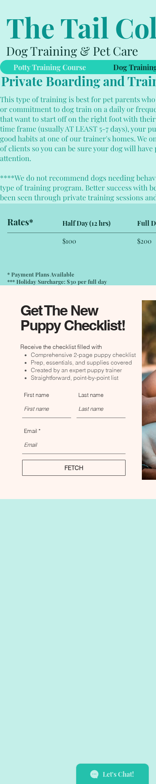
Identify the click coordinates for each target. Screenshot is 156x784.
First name (36, 395)
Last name (90, 395)
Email (30, 431)
